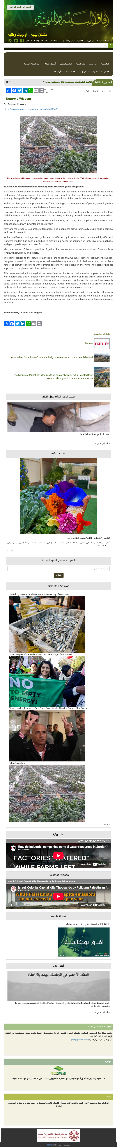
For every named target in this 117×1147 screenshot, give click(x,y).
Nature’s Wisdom (17, 763)
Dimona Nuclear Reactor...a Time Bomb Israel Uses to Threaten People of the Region (48, 708)
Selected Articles (93, 91)
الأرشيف (58, 71)
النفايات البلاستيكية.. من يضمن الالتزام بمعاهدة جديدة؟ (68, 82)
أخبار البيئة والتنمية (32, 63)
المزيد (11, 550)
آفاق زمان (58, 966)
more (105, 824)
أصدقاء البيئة (50, 63)
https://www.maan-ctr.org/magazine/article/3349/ (31, 109)
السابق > (106, 443)
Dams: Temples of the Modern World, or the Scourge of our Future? (40, 654)
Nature (89, 343)
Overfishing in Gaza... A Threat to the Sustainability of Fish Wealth (39, 594)
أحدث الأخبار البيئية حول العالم (59, 397)
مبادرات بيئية (58, 453)
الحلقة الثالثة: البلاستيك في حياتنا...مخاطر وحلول (88, 924)
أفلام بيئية (70, 71)
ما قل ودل (84, 71)
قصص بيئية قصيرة (101, 71)
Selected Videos (58, 875)
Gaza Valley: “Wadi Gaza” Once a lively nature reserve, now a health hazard (51, 357)
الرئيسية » (106, 91)
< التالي (98, 444)
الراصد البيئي (66, 63)
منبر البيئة (80, 63)
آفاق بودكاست (58, 916)
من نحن (93, 63)
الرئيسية (105, 63)
